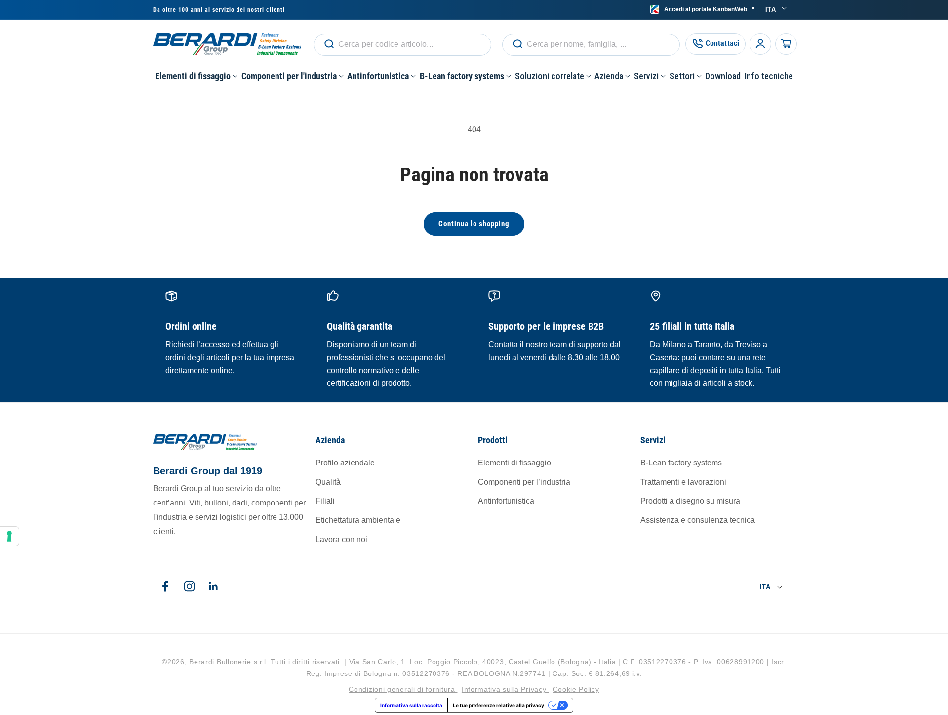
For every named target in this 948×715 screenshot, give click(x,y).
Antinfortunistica (506, 501)
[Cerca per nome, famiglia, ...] (329, 44)
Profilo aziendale (345, 463)
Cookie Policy (576, 689)
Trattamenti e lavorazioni (683, 482)
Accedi (705, 9)
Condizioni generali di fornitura (403, 689)
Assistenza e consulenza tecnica (697, 520)
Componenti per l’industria (524, 482)
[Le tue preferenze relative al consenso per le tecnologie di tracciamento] (9, 536)
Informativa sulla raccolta (411, 705)
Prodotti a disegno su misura (690, 501)
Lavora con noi (341, 539)
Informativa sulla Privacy (505, 689)
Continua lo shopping (474, 223)
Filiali (325, 501)
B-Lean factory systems (681, 463)
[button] (196, 75)
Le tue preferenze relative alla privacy (498, 705)
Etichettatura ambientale (358, 520)
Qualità (328, 482)
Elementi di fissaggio (514, 463)
